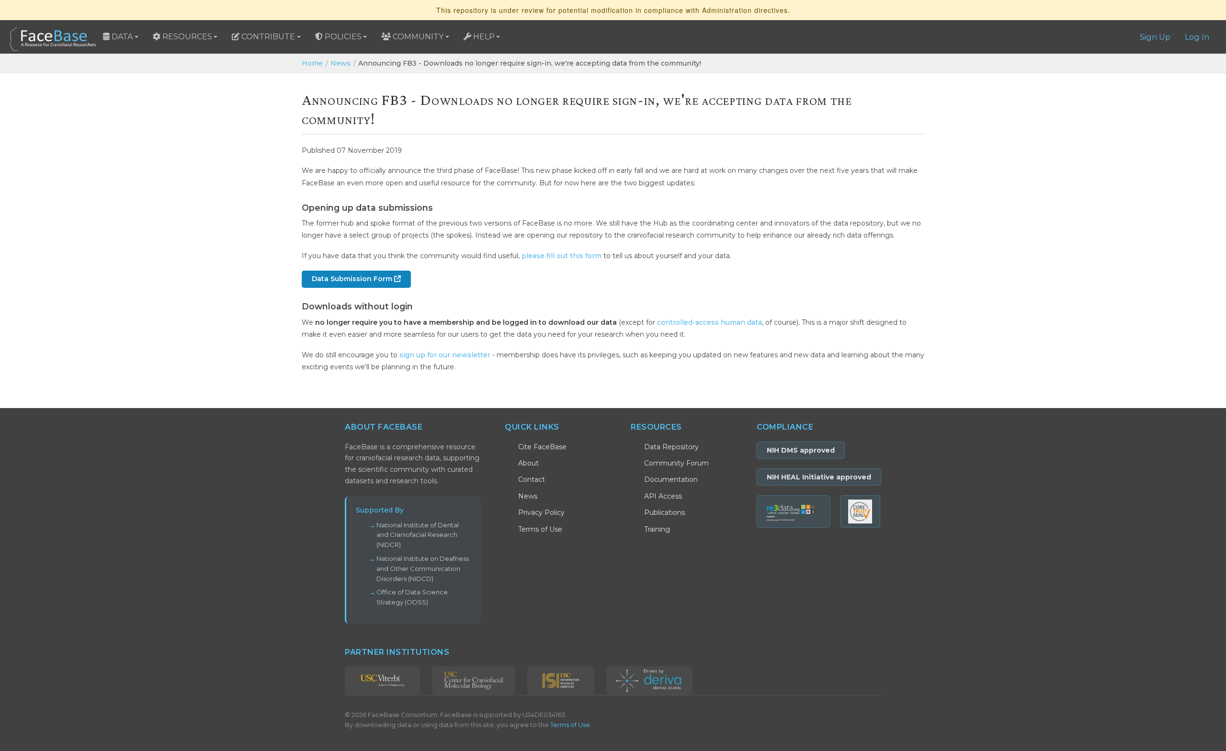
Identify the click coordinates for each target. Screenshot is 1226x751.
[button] (121, 37)
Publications (664, 512)
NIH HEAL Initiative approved (819, 477)
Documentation (671, 479)
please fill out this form (562, 255)
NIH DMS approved (801, 450)
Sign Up (1155, 37)
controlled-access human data (709, 322)
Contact (531, 479)
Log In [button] (1197, 37)
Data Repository (671, 447)
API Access (663, 496)
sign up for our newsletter (444, 355)
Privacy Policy (541, 512)
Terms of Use (540, 529)
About (528, 463)
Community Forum (676, 463)
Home (312, 63)
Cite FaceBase (542, 447)
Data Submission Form (353, 278)
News (340, 63)
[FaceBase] (53, 37)
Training (657, 529)
